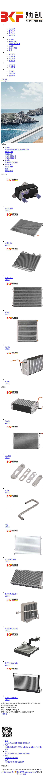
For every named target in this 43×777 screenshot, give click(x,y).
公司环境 (12, 58)
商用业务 (12, 31)
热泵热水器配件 (14, 44)
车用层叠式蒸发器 (11, 162)
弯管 (11, 171)
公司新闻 (12, 65)
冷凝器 (11, 39)
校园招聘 (12, 75)
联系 (6, 69)
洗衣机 (20, 150)
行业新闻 (12, 67)
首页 (6, 25)
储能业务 (12, 35)
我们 (6, 52)
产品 (6, 37)
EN (6, 81)
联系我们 (12, 71)
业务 (6, 27)
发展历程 (12, 61)
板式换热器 (13, 48)
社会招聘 (12, 73)
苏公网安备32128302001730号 (26, 772)
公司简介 (12, 54)
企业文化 (12, 56)
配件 (10, 50)
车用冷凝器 (9, 150)
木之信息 (23, 774)
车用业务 (12, 33)
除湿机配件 (13, 42)
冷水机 (15, 150)
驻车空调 (25, 150)
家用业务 (12, 29)
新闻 (6, 63)
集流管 (7, 171)
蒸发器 (11, 46)
